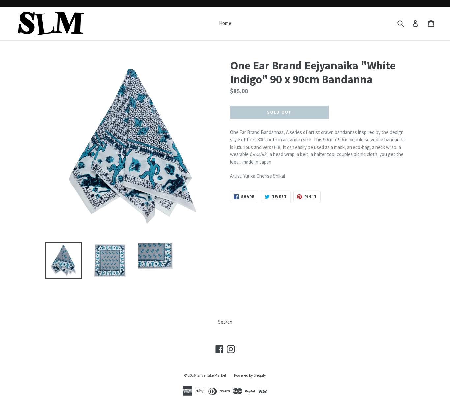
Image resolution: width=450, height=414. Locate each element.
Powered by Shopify (250, 375)
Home (225, 23)
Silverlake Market (211, 375)
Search (225, 322)
